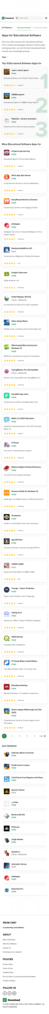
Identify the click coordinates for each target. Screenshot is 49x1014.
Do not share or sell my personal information (19, 976)
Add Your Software (10, 944)
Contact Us (7, 948)
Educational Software (24, 28)
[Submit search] (17, 18)
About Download (9, 940)
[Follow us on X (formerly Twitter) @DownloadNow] (9, 993)
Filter (4, 57)
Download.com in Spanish (12, 952)
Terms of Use (8, 968)
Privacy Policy (8, 964)
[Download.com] (8, 18)
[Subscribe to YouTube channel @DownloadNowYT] (14, 993)
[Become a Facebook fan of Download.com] (5, 993)
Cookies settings (9, 981)
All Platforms (7, 28)
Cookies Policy (8, 972)
